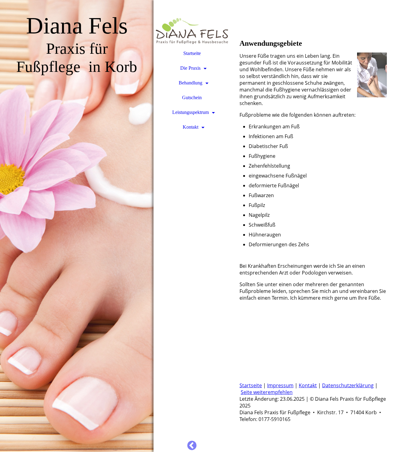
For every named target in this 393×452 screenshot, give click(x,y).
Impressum (280, 385)
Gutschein (192, 97)
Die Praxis (190, 68)
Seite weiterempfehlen (267, 392)
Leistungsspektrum (190, 112)
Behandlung (190, 82)
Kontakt (190, 127)
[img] (77, 226)
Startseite (192, 53)
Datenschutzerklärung (348, 385)
